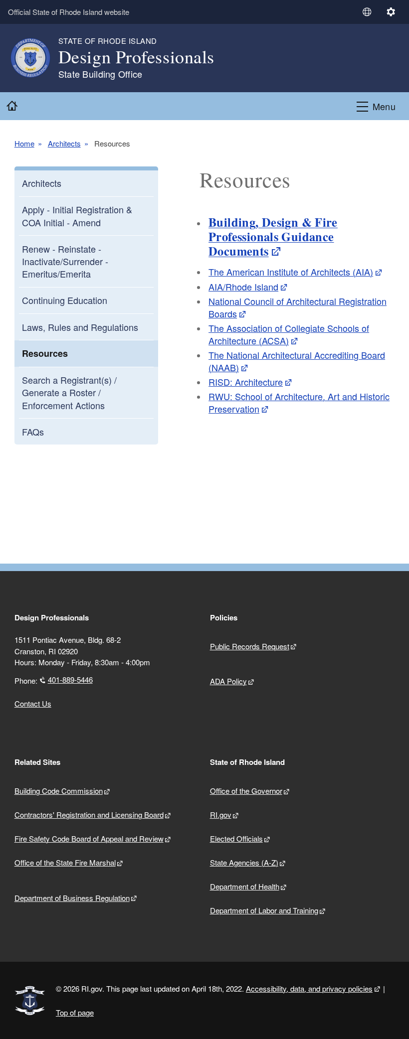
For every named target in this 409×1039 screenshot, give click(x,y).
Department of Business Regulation (72, 897)
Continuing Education (64, 300)
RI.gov (220, 814)
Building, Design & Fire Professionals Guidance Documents (273, 236)
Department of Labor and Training (264, 910)
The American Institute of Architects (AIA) (290, 271)
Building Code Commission (58, 790)
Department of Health (244, 886)
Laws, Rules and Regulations (80, 326)
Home (24, 143)
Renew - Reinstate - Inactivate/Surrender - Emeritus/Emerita (65, 261)
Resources (45, 353)
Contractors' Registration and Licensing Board (89, 814)
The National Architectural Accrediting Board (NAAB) (296, 361)
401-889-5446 (70, 679)
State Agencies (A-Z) (244, 862)
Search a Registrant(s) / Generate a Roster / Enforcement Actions (69, 392)
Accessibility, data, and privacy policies (309, 988)
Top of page (75, 1012)
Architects (64, 143)
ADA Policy (228, 681)
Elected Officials (236, 838)
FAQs (33, 431)
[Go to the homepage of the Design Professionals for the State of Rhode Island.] (36, 58)
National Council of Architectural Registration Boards (297, 307)
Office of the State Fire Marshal (65, 862)
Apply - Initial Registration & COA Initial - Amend (77, 215)
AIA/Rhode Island (243, 286)
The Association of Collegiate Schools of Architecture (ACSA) (288, 334)
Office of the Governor (246, 790)
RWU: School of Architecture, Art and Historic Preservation (299, 402)
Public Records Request (249, 646)
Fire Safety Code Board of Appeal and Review (89, 838)
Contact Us (32, 703)
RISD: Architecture (245, 381)
